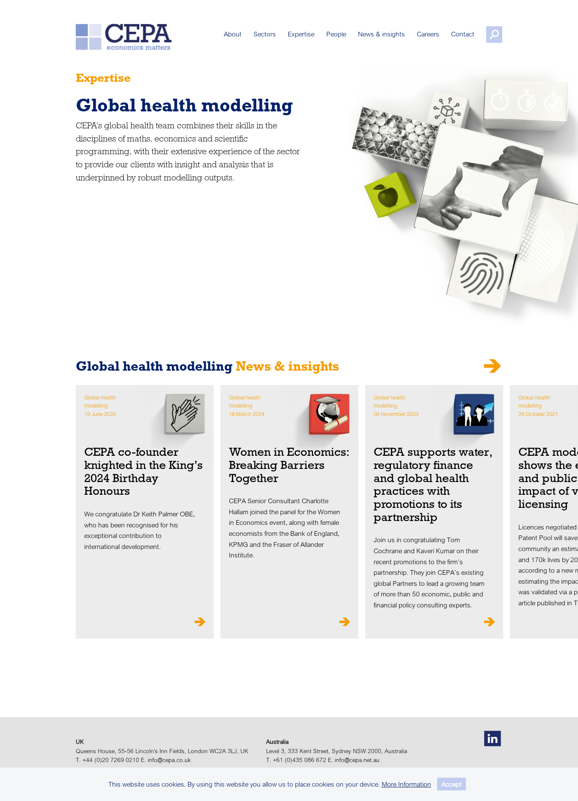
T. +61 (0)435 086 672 (296, 760)
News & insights (381, 34)
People (336, 34)
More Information (406, 784)
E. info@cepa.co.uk (166, 760)
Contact (462, 34)
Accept (451, 784)
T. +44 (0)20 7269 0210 (107, 760)
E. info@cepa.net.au (354, 760)
